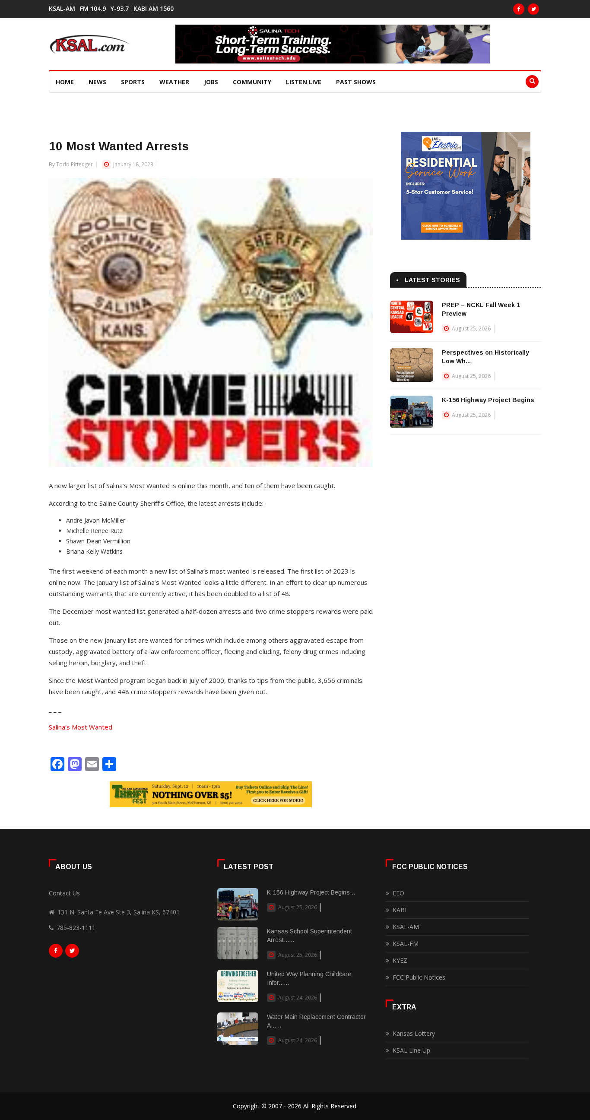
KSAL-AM (62, 8)
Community (252, 82)
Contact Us (64, 893)
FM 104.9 (93, 8)
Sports (133, 82)
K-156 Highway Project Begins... (311, 892)
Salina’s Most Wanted (80, 727)
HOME (65, 82)
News (97, 82)
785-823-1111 (76, 927)
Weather (174, 82)
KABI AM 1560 (153, 8)
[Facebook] (518, 9)
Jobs (211, 82)
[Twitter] (533, 9)
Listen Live (303, 82)
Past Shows (356, 82)
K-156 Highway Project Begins (488, 400)
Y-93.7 (120, 8)
